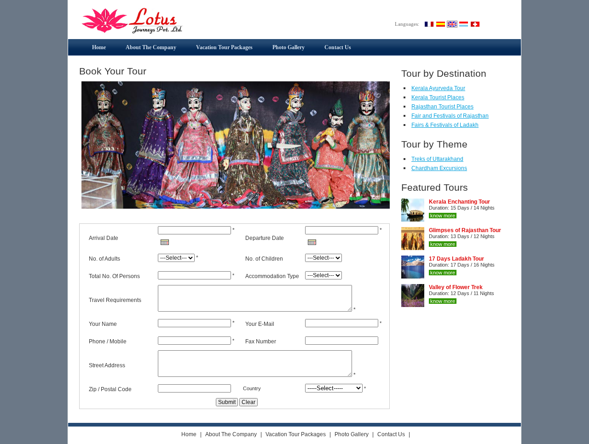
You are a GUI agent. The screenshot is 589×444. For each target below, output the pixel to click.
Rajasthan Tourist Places (442, 106)
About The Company (151, 47)
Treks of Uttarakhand (437, 159)
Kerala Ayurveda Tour (438, 88)
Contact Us (337, 47)
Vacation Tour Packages (224, 47)
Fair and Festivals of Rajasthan (450, 116)
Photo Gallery (288, 47)
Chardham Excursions (439, 168)
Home (99, 47)
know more (442, 215)
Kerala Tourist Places (437, 97)
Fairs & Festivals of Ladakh (445, 125)
